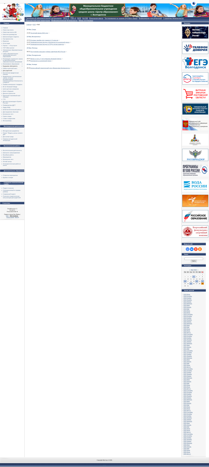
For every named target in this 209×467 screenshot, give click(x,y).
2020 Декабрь (187, 339)
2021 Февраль (187, 343)
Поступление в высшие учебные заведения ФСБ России (47, 51)
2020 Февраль (187, 323)
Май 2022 (194, 270)
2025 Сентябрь (188, 434)
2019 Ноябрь (187, 318)
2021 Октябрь (187, 352)
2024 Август (187, 410)
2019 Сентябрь (188, 314)
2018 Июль (186, 294)
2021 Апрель (187, 347)
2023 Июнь (186, 385)
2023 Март (186, 379)
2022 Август (187, 367)
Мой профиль (14, 216)
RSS (7, 216)
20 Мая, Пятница (32, 48)
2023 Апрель (187, 381)
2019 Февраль (187, 303)
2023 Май (186, 383)
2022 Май (186, 363)
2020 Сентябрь (188, 334)
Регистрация (10, 217)
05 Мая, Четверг (32, 64)
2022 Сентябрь (188, 368)
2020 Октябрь (187, 336)
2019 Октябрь (187, 316)
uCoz (104, 465)
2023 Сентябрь (188, 390)
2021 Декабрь (187, 356)
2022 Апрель (187, 361)
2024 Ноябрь (187, 416)
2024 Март (186, 401)
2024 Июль (186, 408)
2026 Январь (187, 441)
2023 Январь (187, 376)
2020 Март (186, 325)
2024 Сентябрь (188, 412)
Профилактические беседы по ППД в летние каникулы (47, 44)
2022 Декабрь (187, 374)
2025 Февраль (187, 421)
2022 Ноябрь (187, 372)
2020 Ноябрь (187, 338)
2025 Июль (186, 430)
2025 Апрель (187, 425)
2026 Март (186, 445)
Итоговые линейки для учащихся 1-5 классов (44, 40)
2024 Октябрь (187, 414)
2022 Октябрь (187, 370)
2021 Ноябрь (187, 354)
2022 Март (186, 359)
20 (196, 281)
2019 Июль (186, 312)
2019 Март (186, 305)
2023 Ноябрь (187, 394)
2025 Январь (187, 419)
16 (185, 281)
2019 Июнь (186, 310)
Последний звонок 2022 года (39, 33)
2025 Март (186, 423)
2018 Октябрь (187, 296)
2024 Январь (187, 397)
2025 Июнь (186, 428)
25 (191, 283)
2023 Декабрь (187, 396)
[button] (194, 5)
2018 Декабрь (187, 300)
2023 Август (187, 388)
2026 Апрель (187, 446)
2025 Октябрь (187, 436)
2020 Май (186, 327)
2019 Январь (187, 301)
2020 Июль (186, 330)
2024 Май (186, 405)
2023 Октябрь (187, 392)
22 (202, 281)
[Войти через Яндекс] (196, 249)
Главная (28, 24)
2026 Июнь (186, 450)
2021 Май (186, 349)
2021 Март (186, 345)
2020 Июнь (186, 329)
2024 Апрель (187, 403)
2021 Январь (187, 341)
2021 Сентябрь (188, 350)
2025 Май (186, 426)
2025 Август (187, 432)
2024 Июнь (186, 407)
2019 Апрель (187, 307)
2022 (34, 24)
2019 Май (186, 309)
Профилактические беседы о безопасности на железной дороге (49, 42)
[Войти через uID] (187, 249)
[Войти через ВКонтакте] (192, 249)
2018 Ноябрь (187, 298)
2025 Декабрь (187, 439)
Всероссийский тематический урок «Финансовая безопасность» (50, 68)
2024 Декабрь (187, 417)
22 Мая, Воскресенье (34, 36)
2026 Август (187, 454)
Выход (17, 217)
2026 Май (186, 448)
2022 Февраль (187, 358)
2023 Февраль (187, 378)
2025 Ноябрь (187, 437)
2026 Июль (186, 452)
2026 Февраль (187, 443)
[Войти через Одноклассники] (200, 249)
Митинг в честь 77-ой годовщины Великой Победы (45, 58)
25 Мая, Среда (31, 29)
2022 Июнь (186, 365)
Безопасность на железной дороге (40, 61)
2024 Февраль (187, 399)
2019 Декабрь (187, 320)
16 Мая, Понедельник (34, 55)
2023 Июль (186, 387)
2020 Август (187, 332)
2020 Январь (187, 321)
